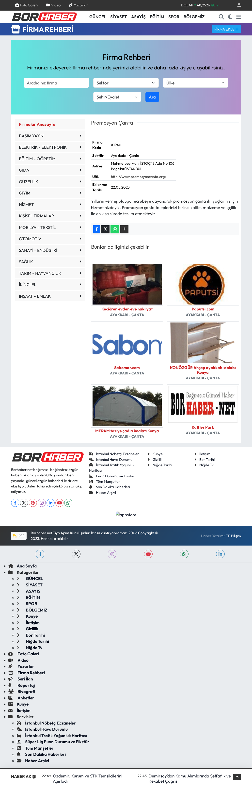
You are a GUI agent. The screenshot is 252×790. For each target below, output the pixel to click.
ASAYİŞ (138, 16)
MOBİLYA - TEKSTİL (37, 227)
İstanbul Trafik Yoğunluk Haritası (56, 735)
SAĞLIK (26, 261)
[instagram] (112, 554)
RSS (21, 535)
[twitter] (76, 554)
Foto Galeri (29, 5)
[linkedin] (220, 554)
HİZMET (26, 204)
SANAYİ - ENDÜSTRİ (38, 250)
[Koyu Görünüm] (230, 17)
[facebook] (40, 554)
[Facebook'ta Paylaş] (96, 229)
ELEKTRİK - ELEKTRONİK (43, 147)
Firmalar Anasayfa (37, 124)
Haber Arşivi (106, 492)
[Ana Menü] (238, 17)
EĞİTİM (157, 16)
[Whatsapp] (68, 503)
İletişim (204, 453)
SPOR (173, 16)
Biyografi (26, 691)
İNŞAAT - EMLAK (35, 296)
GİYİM (24, 192)
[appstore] (126, 514)
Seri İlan (25, 678)
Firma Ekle (224, 29)
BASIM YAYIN (31, 135)
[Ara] (221, 17)
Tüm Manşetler (108, 481)
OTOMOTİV (30, 238)
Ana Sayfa (27, 565)
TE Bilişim (233, 535)
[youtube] (148, 554)
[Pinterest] (33, 503)
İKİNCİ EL (27, 284)
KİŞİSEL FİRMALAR (36, 215)
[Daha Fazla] (124, 229)
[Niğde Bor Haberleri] (44, 16)
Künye (158, 453)
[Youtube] (59, 503)
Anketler (25, 697)
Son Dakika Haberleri (113, 486)
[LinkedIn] (51, 503)
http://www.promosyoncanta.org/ (138, 176)
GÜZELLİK (28, 181)
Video (56, 5)
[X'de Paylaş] (105, 229)
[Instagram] (42, 503)
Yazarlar (81, 5)
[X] (24, 503)
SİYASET (118, 16)
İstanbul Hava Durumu (114, 459)
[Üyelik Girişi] (237, 5)
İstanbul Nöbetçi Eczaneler (117, 453)
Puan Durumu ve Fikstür (115, 476)
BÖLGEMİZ (194, 16)
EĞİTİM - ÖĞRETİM (37, 158)
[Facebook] (15, 503)
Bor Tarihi (207, 459)
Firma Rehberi (31, 672)
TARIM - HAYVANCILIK (40, 273)
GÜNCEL (97, 16)
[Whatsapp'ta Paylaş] (114, 229)
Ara (152, 96)
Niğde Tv (206, 465)
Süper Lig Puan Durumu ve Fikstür (57, 741)
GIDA (24, 170)
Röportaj (26, 685)
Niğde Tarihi (162, 465)
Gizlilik (157, 459)
